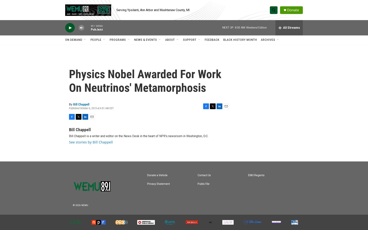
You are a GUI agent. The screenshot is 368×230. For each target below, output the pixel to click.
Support (189, 39)
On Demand (73, 39)
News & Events (145, 39)
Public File (203, 184)
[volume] (81, 28)
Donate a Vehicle (157, 175)
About (170, 39)
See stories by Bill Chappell (91, 142)
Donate (293, 10)
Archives (268, 39)
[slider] (87, 28)
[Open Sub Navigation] (85, 39)
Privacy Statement (158, 184)
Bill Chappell (81, 104)
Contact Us (204, 175)
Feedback (212, 39)
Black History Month (240, 39)
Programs (118, 39)
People (95, 39)
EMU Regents (256, 175)
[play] (70, 28)
